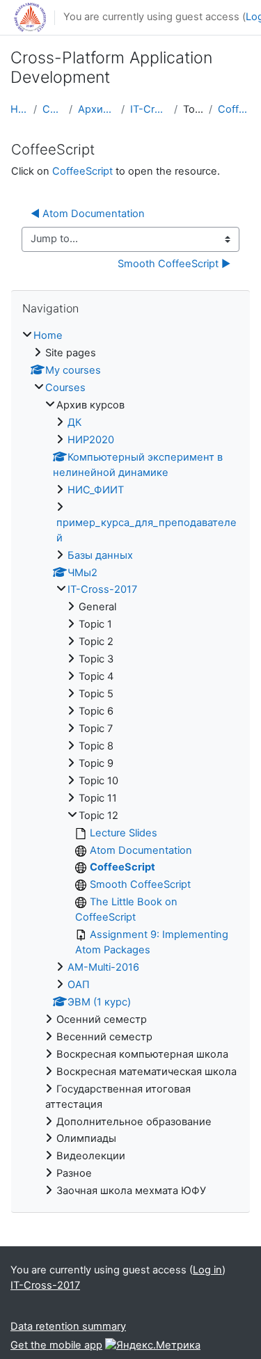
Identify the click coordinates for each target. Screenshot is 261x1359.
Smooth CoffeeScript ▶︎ (174, 263)
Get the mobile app (56, 1345)
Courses (52, 109)
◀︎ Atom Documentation (88, 213)
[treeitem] (130, 763)
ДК (74, 422)
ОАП (79, 984)
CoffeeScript (234, 109)
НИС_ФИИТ (96, 490)
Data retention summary (68, 1326)
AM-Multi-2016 (103, 967)
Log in (207, 1270)
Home (19, 109)
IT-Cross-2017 (149, 109)
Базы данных (100, 555)
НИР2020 (91, 440)
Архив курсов (97, 109)
